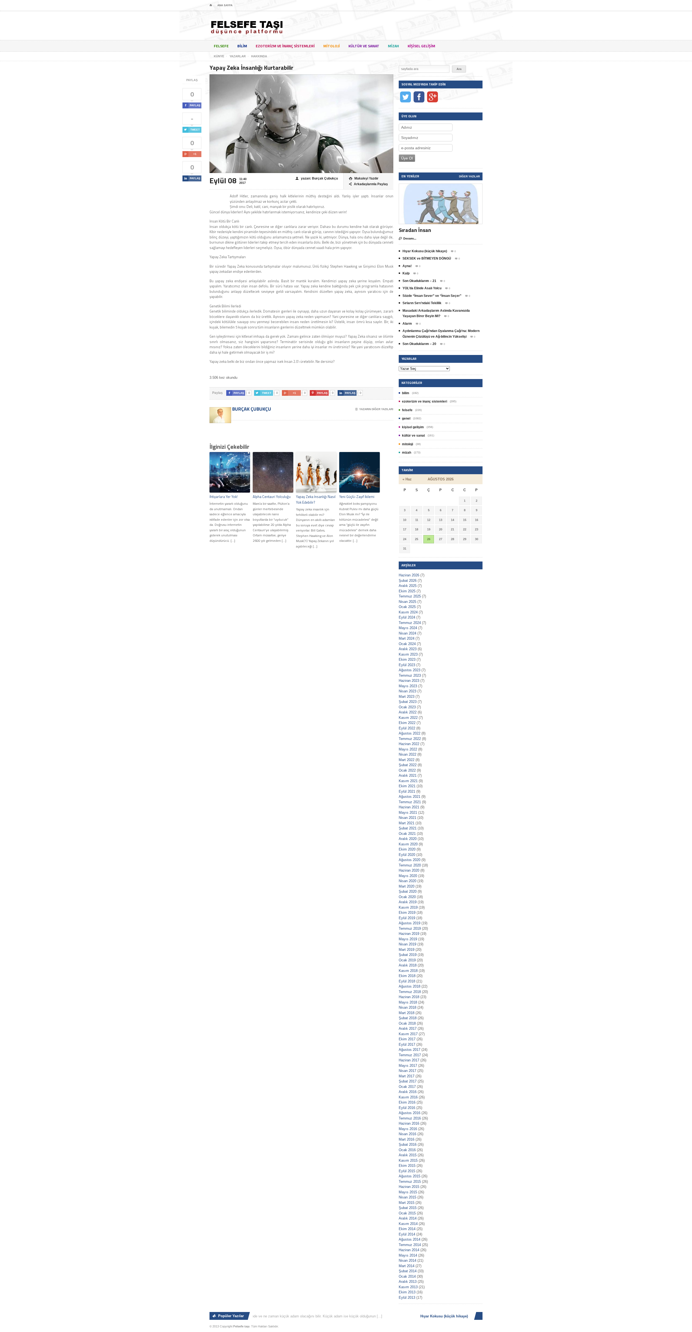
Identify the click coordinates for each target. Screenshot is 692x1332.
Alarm (407, 323)
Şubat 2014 (408, 1271)
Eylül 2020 (407, 855)
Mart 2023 (406, 697)
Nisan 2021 (407, 818)
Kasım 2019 (408, 907)
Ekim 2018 (407, 976)
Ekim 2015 (407, 1166)
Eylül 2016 (407, 1108)
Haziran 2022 (409, 744)
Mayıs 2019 (408, 939)
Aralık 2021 (408, 775)
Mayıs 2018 (408, 1002)
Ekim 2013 (407, 1292)
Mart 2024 (406, 638)
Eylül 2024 (407, 617)
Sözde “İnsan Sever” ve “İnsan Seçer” (431, 296)
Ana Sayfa (224, 5)
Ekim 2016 (407, 1102)
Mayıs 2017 (408, 1066)
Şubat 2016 (408, 1144)
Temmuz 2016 (410, 1118)
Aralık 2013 (408, 1282)
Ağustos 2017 (409, 1050)
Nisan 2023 (407, 691)
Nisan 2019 (407, 944)
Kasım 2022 (408, 718)
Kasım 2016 (408, 1097)
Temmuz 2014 (410, 1245)
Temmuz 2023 (410, 675)
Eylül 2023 (407, 665)
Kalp (406, 273)
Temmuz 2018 (410, 992)
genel (406, 418)
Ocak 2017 (407, 1087)
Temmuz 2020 (410, 865)
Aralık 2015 (408, 1155)
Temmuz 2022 (410, 739)
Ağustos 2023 (409, 670)
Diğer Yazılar (469, 176)
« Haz (407, 479)
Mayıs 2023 (408, 686)
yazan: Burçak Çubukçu (316, 178)
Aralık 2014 (408, 1218)
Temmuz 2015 (410, 1182)
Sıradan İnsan (415, 230)
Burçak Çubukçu (251, 409)
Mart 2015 (406, 1203)
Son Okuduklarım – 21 (419, 281)
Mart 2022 (406, 760)
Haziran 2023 (409, 681)
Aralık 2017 (408, 1029)
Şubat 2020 (408, 891)
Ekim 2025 (407, 591)
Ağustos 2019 (409, 923)
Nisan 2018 (407, 1007)
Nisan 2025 (407, 602)
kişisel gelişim (421, 46)
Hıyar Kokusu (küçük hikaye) (424, 251)
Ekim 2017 (407, 1039)
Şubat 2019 (408, 955)
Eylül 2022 (407, 728)
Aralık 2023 (408, 649)
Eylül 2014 (407, 1234)
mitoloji (331, 46)
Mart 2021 (406, 823)
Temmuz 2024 (410, 623)
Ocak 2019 (407, 960)
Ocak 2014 (407, 1276)
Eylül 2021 (407, 791)
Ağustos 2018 (409, 986)
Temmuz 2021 (410, 802)
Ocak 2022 (407, 770)
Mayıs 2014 (408, 1255)
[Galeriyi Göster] (441, 186)
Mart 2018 (406, 1013)
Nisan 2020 (407, 881)
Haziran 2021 (409, 807)
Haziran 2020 (409, 870)
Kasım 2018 (408, 971)
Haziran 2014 (409, 1250)
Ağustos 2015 (409, 1176)
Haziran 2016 (409, 1123)
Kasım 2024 (408, 612)
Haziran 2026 (409, 575)
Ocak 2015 (407, 1213)
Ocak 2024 (407, 644)
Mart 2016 (406, 1139)
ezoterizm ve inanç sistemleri (285, 46)
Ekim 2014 (407, 1229)
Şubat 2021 (408, 828)
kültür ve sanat (363, 46)
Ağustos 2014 (409, 1239)
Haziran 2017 (409, 1060)
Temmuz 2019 (410, 928)
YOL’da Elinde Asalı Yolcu (421, 288)
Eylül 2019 (407, 918)
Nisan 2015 (407, 1197)
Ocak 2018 (407, 1023)
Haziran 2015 (409, 1187)
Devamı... (407, 238)
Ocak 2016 (407, 1150)
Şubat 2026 (408, 581)
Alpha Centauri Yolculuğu (272, 496)
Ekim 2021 (407, 786)
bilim (242, 46)
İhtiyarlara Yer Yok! (223, 496)
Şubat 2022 (408, 765)
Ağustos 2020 (409, 860)
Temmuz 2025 (410, 596)
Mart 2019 (406, 950)
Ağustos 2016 (409, 1113)
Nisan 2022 (407, 754)
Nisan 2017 (407, 1071)
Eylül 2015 (407, 1171)
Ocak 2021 (407, 834)
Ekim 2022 (407, 723)
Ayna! (407, 266)
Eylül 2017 (407, 1044)
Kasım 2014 (408, 1224)
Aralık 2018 (408, 965)
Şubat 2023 (408, 702)
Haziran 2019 (409, 934)
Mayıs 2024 (408, 628)
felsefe (221, 46)
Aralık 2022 (408, 712)
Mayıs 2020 (408, 876)
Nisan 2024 (407, 633)
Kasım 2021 (408, 781)
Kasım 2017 (408, 1034)
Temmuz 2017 (410, 1055)
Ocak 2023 (407, 707)
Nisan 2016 (407, 1134)
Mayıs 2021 (408, 813)
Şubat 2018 (408, 1018)
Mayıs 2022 (408, 749)
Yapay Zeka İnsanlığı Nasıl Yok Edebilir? (315, 499)
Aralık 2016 (408, 1092)
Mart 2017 (406, 1076)
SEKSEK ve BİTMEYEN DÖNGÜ (426, 258)
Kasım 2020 (408, 844)
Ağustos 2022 (409, 733)
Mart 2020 (406, 886)
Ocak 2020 (407, 897)
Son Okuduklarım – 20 (419, 344)
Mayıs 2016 (408, 1129)
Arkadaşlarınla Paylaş (368, 184)
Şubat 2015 (408, 1208)
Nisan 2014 (407, 1260)
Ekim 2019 (407, 913)
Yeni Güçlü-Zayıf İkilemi (356, 496)
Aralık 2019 (408, 902)
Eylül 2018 (407, 981)
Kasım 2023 (408, 654)
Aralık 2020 (408, 839)
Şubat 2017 (408, 1081)
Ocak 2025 (407, 607)
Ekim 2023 (407, 659)
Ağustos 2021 (409, 797)
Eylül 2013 (407, 1298)
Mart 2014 (406, 1266)
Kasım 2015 (408, 1160)
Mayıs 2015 (408, 1192)
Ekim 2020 (407, 849)
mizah (393, 46)
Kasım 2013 (408, 1287)
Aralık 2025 (408, 586)
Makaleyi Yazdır (363, 178)
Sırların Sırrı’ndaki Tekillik (421, 303)
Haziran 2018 (409, 997)
